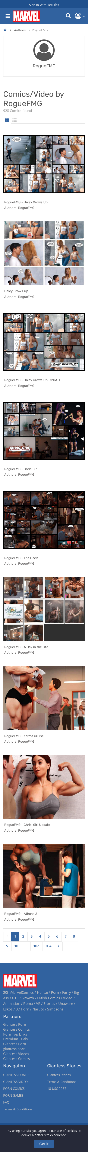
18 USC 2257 (56, 1088)
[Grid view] (7, 120)
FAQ (6, 1102)
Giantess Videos (16, 1053)
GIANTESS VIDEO (15, 1082)
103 (36, 946)
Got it (43, 1143)
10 (16, 946)
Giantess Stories (59, 1075)
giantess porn (14, 1048)
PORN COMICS (14, 1088)
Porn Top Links (15, 1034)
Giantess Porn (14, 1024)
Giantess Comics (16, 1029)
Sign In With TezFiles (44, 5)
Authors (20, 30)
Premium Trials (15, 1039)
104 (48, 946)
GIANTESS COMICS (16, 1075)
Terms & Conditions (17, 1109)
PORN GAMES (13, 1095)
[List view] (14, 120)
